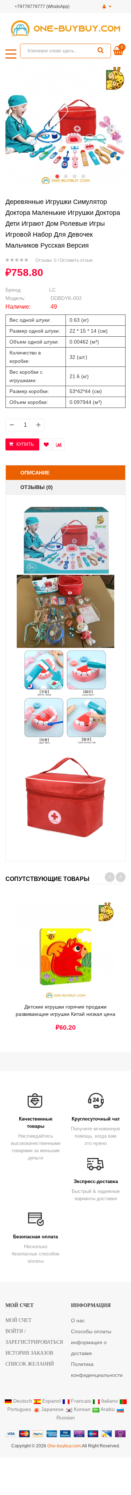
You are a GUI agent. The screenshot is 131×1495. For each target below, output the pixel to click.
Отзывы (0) (36, 487)
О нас (78, 1320)
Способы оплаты (91, 1331)
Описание (34, 473)
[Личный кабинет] (107, 6)
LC (52, 290)
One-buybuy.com (64, 1445)
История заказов (29, 1353)
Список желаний (29, 1364)
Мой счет (18, 1320)
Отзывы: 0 (45, 260)
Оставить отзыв (76, 260)
